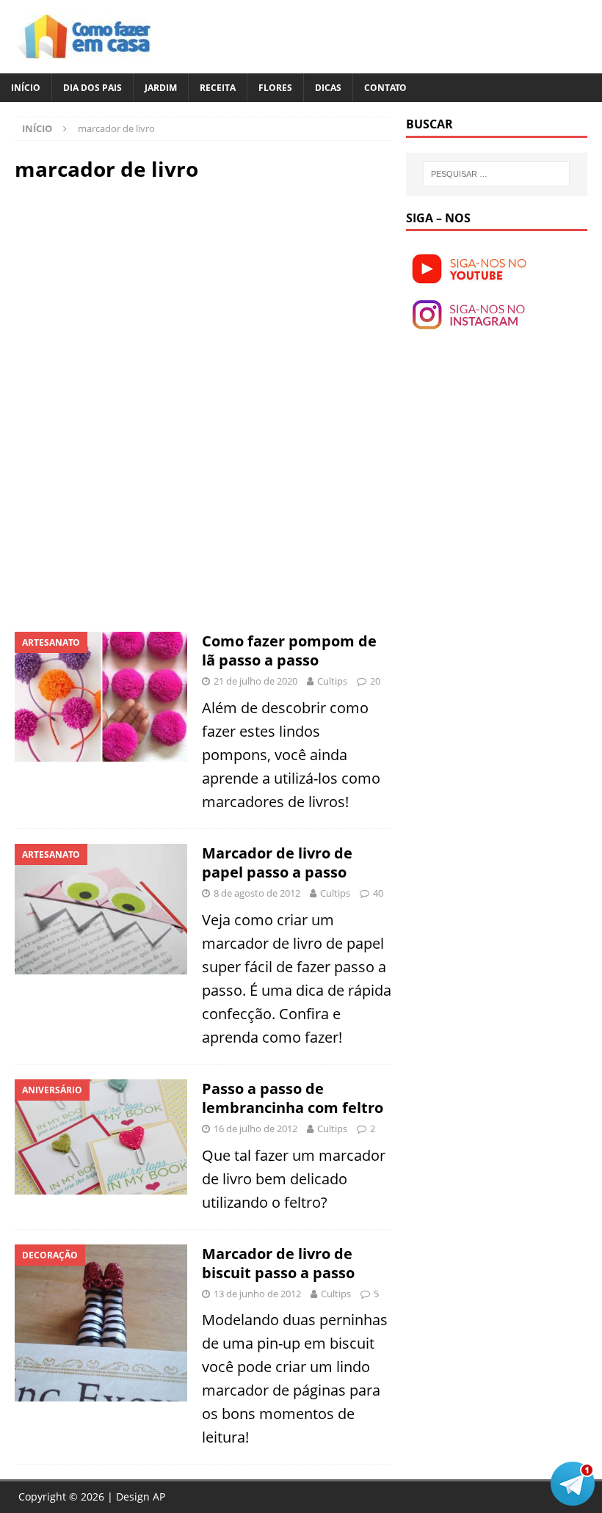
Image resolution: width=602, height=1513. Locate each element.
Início (25, 87)
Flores (275, 87)
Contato (385, 87)
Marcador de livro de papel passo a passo (277, 862)
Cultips (332, 681)
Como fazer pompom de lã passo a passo (289, 650)
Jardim (161, 87)
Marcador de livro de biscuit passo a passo (278, 1263)
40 (378, 893)
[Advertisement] (138, 299)
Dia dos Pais (92, 87)
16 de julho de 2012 (255, 1128)
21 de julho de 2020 (255, 681)
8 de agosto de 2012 (257, 893)
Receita (218, 87)
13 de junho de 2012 (257, 1293)
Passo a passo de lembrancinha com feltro (292, 1098)
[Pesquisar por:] (496, 173)
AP (159, 1496)
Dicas (328, 87)
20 (375, 681)
